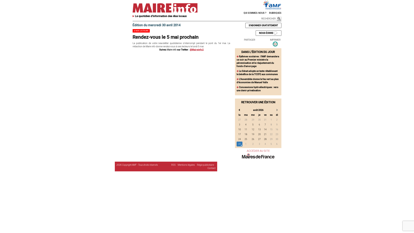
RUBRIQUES (275, 13)
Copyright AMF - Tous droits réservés (140, 165)
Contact (211, 168)
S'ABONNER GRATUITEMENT (263, 25)
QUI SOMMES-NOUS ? (255, 13)
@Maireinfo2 (197, 49)
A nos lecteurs (141, 31)
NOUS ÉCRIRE (266, 33)
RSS (173, 165)
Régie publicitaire (205, 165)
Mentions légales (186, 165)
